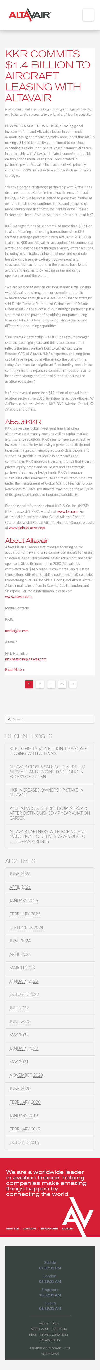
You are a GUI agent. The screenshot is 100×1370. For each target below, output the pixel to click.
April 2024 (20, 955)
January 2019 (23, 1116)
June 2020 (20, 1089)
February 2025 (25, 914)
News (33, 1334)
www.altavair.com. (18, 597)
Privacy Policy (50, 1340)
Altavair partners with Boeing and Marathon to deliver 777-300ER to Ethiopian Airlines (48, 837)
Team (55, 1323)
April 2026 (20, 887)
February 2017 (25, 1129)
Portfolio (59, 1329)
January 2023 (23, 981)
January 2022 (23, 1048)
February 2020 (25, 1102)
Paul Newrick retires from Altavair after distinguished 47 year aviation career (49, 813)
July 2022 (19, 1008)
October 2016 (24, 1143)
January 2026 (23, 901)
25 (62, 684)
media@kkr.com (17, 631)
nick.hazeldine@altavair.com (25, 659)
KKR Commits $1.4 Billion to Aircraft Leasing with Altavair (47, 76)
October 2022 (24, 995)
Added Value (40, 1329)
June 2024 (20, 941)
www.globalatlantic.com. (27, 528)
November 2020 (26, 1075)
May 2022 (19, 1035)
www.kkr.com (67, 512)
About (43, 1323)
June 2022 (20, 1022)
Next (73, 684)
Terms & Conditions (54, 1334)
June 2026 (20, 874)
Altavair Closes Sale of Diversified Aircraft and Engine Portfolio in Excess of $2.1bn (47, 772)
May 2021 (19, 1062)
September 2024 (26, 928)
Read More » (14, 669)
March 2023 (22, 968)
